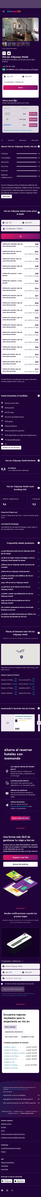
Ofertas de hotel (6, 1111)
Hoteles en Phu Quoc (11, 1050)
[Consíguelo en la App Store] (19, 1181)
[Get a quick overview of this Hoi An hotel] (38, 146)
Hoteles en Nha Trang (11, 1056)
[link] (20, 818)
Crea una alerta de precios (19, 806)
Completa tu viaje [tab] (27, 1037)
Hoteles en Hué (9, 1062)
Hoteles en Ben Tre (10, 1059)
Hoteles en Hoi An (13, 1113)
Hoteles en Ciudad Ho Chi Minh (14, 1053)
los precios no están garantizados (18, 1089)
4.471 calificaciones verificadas (26, 69)
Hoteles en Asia (18, 1111)
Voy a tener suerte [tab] (11, 1037)
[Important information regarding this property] (38, 488)
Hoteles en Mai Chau (11, 1068)
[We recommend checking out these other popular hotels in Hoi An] (38, 708)
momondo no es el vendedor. (14, 1095)
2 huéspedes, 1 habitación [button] (14, 82)
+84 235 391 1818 (8, 66)
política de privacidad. (20, 995)
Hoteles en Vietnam (31, 1111)
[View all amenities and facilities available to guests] (38, 395)
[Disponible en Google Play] (6, 1181)
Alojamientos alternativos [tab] (14, 1032)
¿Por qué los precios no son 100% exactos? (19, 1103)
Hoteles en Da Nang (10, 1065)
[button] (3, 11)
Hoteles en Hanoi (10, 1047)
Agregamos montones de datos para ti (18, 1099)
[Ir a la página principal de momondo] (14, 11)
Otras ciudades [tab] (10, 1027)
